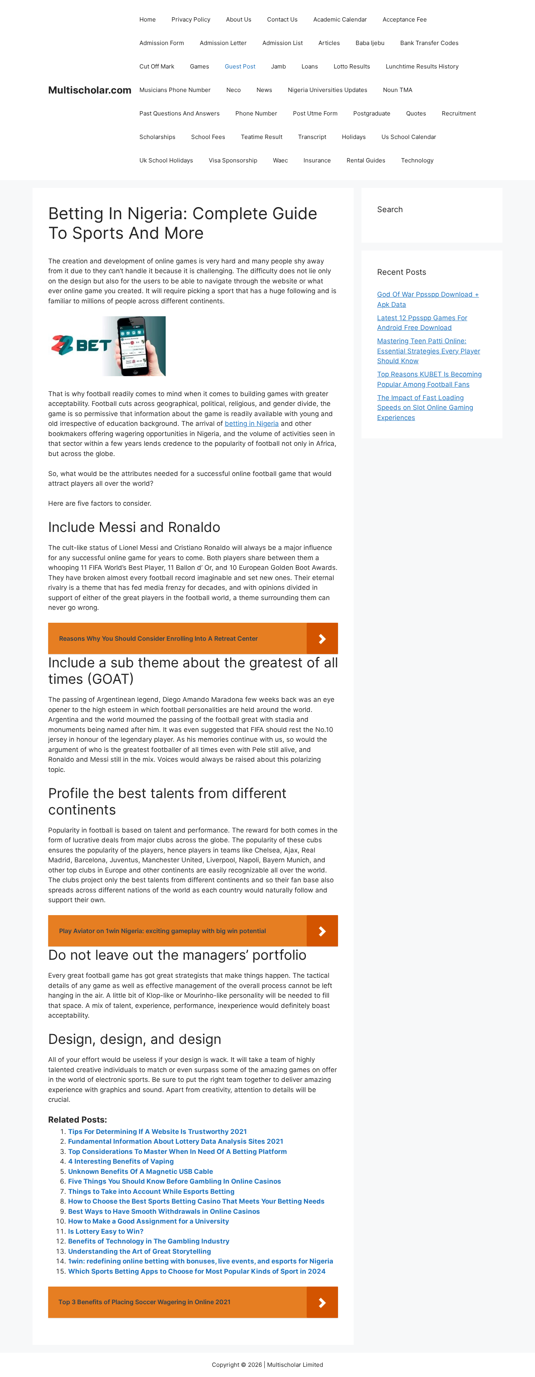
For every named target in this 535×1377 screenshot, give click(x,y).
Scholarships (157, 137)
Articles (329, 43)
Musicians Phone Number (175, 90)
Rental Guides (366, 160)
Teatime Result (261, 137)
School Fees (208, 137)
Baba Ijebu (370, 43)
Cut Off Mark (156, 66)
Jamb (278, 66)
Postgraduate (371, 113)
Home (147, 19)
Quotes (416, 113)
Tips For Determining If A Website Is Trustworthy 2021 (157, 1131)
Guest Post (240, 66)
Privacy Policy (191, 19)
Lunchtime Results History (422, 66)
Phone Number (256, 113)
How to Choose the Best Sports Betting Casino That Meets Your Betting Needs (196, 1201)
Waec (280, 160)
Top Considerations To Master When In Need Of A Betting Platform (177, 1151)
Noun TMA (397, 90)
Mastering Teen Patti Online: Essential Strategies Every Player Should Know (428, 351)
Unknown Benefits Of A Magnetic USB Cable (140, 1171)
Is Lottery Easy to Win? (106, 1231)
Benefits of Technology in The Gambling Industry (149, 1241)
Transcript (312, 137)
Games (199, 66)
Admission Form (161, 43)
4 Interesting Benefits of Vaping (121, 1161)
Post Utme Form (315, 113)
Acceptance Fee (405, 19)
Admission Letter (223, 43)
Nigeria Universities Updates (327, 90)
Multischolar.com (90, 90)
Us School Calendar (408, 137)
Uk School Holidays (166, 160)
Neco (233, 90)
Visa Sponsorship (233, 160)
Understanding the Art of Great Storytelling (139, 1251)
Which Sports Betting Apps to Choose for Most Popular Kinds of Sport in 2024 (197, 1271)
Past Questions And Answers (179, 113)
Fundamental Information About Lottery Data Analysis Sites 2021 (175, 1141)
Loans (310, 66)
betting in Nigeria (252, 423)
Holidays (354, 137)
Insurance (317, 160)
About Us (238, 19)
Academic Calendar (340, 19)
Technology (417, 160)
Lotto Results (352, 66)
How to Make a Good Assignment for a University (148, 1221)
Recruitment (459, 113)
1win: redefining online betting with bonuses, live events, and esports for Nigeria (200, 1261)
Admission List (282, 43)
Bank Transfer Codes (429, 43)
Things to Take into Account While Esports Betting (151, 1191)
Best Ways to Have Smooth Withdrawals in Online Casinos (164, 1211)
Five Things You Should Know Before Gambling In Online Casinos (174, 1181)
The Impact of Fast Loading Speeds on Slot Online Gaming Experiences (425, 408)
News (264, 90)
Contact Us (282, 19)
